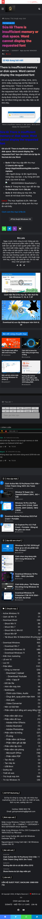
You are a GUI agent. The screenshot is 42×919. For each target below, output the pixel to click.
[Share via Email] (20, 228)
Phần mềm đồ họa (13, 719)
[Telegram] (9, 228)
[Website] (18, 265)
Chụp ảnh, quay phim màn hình (20, 697)
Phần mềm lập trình (13, 746)
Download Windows (11, 643)
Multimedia (9, 690)
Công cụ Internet (12, 670)
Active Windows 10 (11, 613)
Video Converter (14, 703)
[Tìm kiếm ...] (39, 9)
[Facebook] (21, 265)
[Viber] (14, 228)
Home (6, 18)
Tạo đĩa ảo (9, 760)
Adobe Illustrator (14, 726)
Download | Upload (15, 673)
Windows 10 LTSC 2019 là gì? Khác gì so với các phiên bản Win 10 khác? (27, 547)
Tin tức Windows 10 (11, 780)
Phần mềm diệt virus (14, 716)
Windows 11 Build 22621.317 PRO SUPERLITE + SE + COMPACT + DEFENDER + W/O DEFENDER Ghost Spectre (20, 824)
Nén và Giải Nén (12, 707)
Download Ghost (10, 620)
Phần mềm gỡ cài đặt (16, 743)
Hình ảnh (10, 700)
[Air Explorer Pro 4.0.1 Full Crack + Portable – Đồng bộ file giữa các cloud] (8, 527)
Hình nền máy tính (12, 686)
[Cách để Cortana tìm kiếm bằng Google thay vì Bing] (31, 343)
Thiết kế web (8, 773)
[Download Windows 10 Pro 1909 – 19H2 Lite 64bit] (8, 577)
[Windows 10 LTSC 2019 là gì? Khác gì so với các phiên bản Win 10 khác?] (8, 548)
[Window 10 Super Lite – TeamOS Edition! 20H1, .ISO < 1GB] (8, 494)
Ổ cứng (9, 736)
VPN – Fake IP (12, 680)
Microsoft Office (13, 753)
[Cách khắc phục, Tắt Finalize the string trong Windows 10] (8, 586)
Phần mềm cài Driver (15, 739)
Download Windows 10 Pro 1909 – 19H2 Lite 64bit (26, 575)
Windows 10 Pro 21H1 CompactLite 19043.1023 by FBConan (21, 831)
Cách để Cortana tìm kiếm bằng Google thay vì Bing (30, 352)
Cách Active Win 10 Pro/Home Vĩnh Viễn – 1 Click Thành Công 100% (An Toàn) (22, 484)
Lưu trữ (6, 663)
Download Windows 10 (15, 649)
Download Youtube (17, 676)
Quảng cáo (7, 770)
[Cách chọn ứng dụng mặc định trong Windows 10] (8, 563)
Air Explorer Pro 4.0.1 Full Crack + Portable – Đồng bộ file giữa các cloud (26, 527)
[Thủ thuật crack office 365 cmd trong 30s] (11, 343)
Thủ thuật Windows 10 (21, 219)
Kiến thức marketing (11, 656)
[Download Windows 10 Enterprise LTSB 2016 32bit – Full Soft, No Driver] (8, 596)
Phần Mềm (7, 666)
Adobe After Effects (15, 722)
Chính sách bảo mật (21, 901)
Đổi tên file (9, 683)
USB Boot (9, 766)
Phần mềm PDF (13, 756)
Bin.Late (6, 50)
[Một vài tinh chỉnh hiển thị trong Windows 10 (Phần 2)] (11, 366)
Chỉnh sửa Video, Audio (17, 693)
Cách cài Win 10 (9, 617)
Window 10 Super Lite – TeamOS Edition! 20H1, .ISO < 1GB (27, 494)
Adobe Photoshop (14, 729)
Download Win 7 (12, 646)
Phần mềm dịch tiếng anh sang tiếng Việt (23, 710)
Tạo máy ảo (10, 763)
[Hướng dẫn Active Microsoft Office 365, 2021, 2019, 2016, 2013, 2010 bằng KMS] (31, 367)
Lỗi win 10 (7, 659)
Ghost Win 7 (10, 627)
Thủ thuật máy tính (18, 18)
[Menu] (3, 9)
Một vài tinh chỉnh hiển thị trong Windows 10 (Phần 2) (10, 377)
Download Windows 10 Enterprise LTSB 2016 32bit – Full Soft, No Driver (27, 595)
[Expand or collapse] (37, 60)
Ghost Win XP (11, 634)
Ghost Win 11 (10, 623)
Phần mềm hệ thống (13, 733)
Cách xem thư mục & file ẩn (13, 212)
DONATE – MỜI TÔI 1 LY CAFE (17, 904)
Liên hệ (34, 904)
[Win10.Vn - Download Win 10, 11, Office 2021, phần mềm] (10, 8)
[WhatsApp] (4, 228)
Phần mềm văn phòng (14, 749)
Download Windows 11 (15, 653)
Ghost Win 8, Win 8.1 (14, 630)
